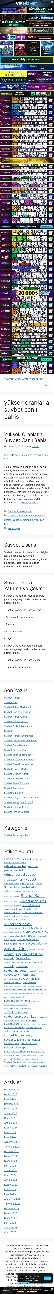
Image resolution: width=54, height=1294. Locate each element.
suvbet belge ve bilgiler (12, 906)
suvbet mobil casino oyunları (32, 986)
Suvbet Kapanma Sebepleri (19, 759)
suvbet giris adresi (28, 939)
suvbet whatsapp (15, 1047)
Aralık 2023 (10, 1180)
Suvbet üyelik (11, 1062)
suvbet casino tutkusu (12, 936)
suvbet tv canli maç (18, 1035)
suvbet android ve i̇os (11, 896)
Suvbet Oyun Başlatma (17, 745)
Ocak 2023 (10, 1232)
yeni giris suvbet (37, 1065)
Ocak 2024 (10, 1175)
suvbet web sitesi (29, 1043)
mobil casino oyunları (11, 884)
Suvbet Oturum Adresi (16, 773)
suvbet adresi (30, 887)
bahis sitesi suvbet (32, 859)
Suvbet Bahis (33, 895)
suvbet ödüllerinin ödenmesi (14, 1059)
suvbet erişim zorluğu (40, 936)
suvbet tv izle (13, 1039)
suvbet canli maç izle (28, 909)
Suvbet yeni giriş (36, 1051)
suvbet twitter (31, 1039)
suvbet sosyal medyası (34, 1028)
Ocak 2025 (10, 1118)
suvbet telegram (11, 1031)
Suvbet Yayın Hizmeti (16, 778)
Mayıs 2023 (10, 1213)
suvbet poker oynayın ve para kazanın (17, 1008)
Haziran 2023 (11, 1208)
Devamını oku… (29, 502)
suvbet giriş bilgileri (36, 950)
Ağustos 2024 (12, 1142)
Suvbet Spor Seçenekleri (17, 754)
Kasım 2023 (10, 1184)
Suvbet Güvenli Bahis (16, 721)
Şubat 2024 (10, 1170)
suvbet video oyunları (11, 1044)
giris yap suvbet (13, 870)
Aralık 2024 (10, 1122)
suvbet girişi (12, 954)
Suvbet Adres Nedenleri (17, 707)
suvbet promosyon (16, 1012)
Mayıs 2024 (10, 1156)
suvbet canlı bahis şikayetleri (17, 916)
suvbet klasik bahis (11, 979)
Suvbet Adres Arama (15, 716)
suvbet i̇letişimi (36, 971)
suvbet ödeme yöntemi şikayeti (32, 1055)
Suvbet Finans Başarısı (16, 811)
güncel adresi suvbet (20, 874)
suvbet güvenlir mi (16, 966)
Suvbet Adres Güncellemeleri (20, 740)
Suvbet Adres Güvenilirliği (18, 735)
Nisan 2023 (10, 1218)
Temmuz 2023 (12, 1203)
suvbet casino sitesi (35, 932)
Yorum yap (14, 528)
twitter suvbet (39, 1062)
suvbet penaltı (36, 1001)
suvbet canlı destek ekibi (13, 928)
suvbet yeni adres (15, 1051)
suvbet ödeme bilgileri (12, 1055)
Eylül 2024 (10, 1137)
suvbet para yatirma (17, 1000)
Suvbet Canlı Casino (15, 919)
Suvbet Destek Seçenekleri (19, 764)
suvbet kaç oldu (27, 975)
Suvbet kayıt (11, 974)
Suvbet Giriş (11, 702)
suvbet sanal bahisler (11, 1021)
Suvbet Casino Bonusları (17, 712)
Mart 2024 (10, 1165)
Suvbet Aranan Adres (16, 788)
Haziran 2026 (11, 1089)
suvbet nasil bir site (37, 989)
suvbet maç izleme (12, 982)
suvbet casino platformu (12, 932)
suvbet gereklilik (10, 940)
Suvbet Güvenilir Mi (33, 962)
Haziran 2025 (11, 1103)
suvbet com (26, 936)
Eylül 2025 (10, 1099)
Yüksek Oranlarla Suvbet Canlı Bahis (25, 437)
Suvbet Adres (12, 887)
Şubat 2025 (10, 1113)
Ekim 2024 (10, 1132)
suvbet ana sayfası (12, 891)
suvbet (39, 883)
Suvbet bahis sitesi (33, 901)
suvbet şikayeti (25, 1062)
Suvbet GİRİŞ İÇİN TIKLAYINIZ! (27, 59)
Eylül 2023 (10, 1194)
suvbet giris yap (36, 943)
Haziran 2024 (11, 1151)
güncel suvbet (10, 880)
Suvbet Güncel (32, 954)
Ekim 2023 (10, 1189)
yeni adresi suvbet (15, 1065)
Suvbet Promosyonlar (20, 511)
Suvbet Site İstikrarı (15, 750)
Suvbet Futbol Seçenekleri (18, 726)
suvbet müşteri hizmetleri (15, 989)
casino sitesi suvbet (19, 515)
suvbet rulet (43, 1017)
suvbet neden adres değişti (35, 993)
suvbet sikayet (29, 1020)
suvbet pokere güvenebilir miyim (15, 1005)
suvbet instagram (16, 970)
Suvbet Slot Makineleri (14, 1027)
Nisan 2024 (10, 1161)
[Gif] (27, 160)
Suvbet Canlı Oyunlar (32, 928)
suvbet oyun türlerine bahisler (14, 997)
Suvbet (8, 731)
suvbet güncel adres (17, 958)
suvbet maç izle (29, 978)
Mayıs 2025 (10, 1108)
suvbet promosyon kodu (21, 1016)
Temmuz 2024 (12, 1146)
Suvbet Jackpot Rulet (16, 807)
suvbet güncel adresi (13, 962)
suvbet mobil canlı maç (12, 986)
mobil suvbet (27, 883)
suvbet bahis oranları (11, 901)
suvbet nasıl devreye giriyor (14, 993)
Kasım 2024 (10, 1127)
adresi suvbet (12, 858)
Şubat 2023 (10, 1227)
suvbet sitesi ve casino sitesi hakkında (33, 1024)
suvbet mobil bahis (29, 983)
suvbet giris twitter (14, 943)
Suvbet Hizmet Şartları (16, 769)
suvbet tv (24, 1031)
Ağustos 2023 (12, 1199)
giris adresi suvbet (15, 866)
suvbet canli (10, 909)
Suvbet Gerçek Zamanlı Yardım (21, 797)
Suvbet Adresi (12, 697)
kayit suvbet (27, 879)
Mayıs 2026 (10, 1094)
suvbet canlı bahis (12, 912)
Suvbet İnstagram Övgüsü (18, 802)
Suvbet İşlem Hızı (13, 792)
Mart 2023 (10, 1222)
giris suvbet (33, 866)
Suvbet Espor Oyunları (16, 783)
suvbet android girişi (30, 891)
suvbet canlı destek (18, 924)
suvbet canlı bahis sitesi (32, 912)
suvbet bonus (31, 905)
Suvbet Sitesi (11, 1023)
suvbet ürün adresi (31, 1059)
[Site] (27, 100)
